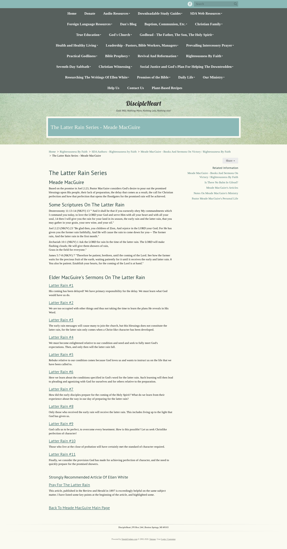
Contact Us (135, 88)
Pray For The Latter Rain (69, 484)
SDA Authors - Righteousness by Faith (114, 151)
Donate (89, 13)
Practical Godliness (81, 56)
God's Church (119, 35)
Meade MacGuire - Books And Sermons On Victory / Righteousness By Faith (186, 151)
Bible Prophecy (116, 56)
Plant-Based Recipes (167, 88)
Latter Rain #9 (61, 423)
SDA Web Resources (205, 13)
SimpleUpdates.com (129, 539)
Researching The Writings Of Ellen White (96, 77)
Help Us (113, 88)
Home (71, 13)
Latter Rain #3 (61, 319)
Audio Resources (115, 13)
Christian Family (208, 24)
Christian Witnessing (114, 66)
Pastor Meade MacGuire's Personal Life (215, 198)
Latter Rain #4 (61, 337)
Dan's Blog (128, 24)
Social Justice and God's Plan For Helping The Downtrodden (186, 66)
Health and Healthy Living (76, 45)
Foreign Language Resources (89, 24)
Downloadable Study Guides (159, 13)
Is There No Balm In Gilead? (221, 182)
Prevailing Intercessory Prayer (209, 45)
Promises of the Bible (153, 77)
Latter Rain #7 (61, 389)
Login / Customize (168, 539)
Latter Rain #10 (62, 440)
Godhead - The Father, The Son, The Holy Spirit (176, 35)
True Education (87, 35)
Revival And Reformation (157, 56)
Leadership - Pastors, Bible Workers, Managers (141, 45)
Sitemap (152, 539)
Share (229, 160)
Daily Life (185, 77)
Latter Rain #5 (61, 354)
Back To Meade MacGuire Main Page (79, 507)
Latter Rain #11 (62, 454)
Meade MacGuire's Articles (222, 187)
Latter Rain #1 (61, 285)
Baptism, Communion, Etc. (164, 24)
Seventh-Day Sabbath (72, 66)
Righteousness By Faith (203, 56)
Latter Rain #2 (61, 302)
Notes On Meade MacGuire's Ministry (216, 193)
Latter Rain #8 (61, 406)
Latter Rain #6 (61, 371)
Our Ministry (213, 77)
